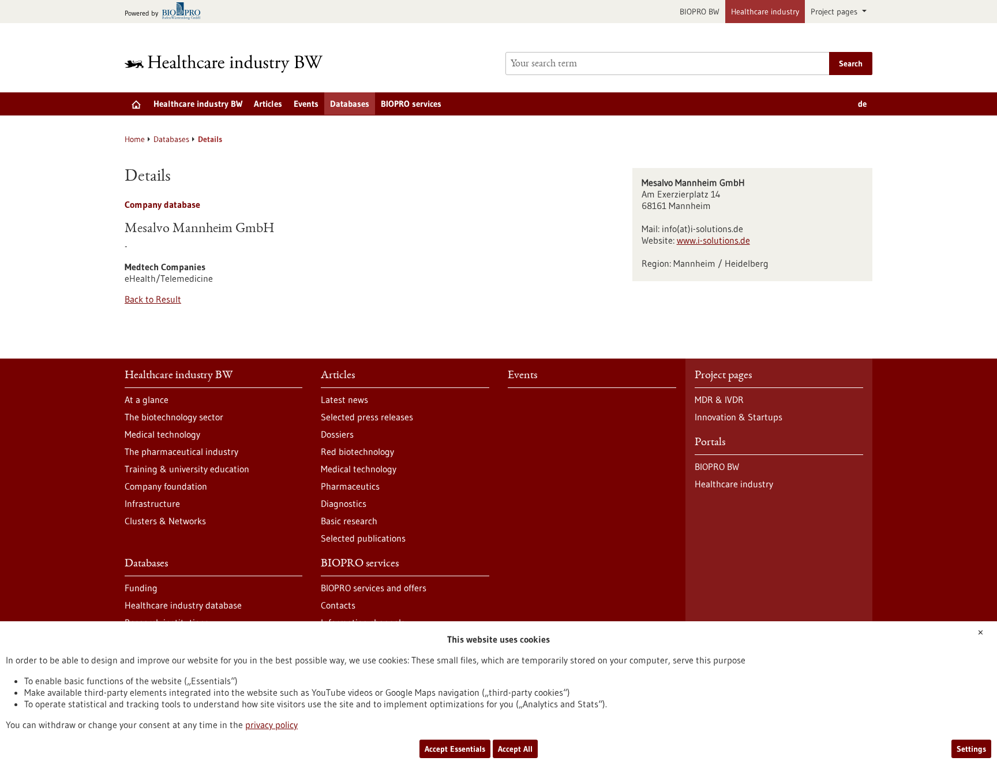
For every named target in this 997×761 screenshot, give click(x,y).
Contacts (338, 605)
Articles (268, 103)
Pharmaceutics (350, 486)
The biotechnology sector (174, 417)
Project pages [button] (835, 11)
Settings (971, 749)
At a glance (146, 399)
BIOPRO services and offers (373, 588)
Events (306, 103)
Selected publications (363, 538)
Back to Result (153, 299)
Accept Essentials (455, 749)
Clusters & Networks (165, 521)
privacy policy (271, 724)
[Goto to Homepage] (231, 64)
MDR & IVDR (719, 399)
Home (135, 139)
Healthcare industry (765, 11)
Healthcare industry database (183, 605)
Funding (141, 588)
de (862, 103)
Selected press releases (367, 417)
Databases (349, 103)
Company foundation (166, 486)
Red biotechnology (357, 451)
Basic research (349, 521)
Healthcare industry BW (197, 103)
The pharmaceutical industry (181, 451)
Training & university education (187, 469)
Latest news (344, 399)
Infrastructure (152, 503)
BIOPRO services (411, 103)
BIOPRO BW (699, 11)
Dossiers (337, 434)
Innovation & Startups (738, 417)
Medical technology (162, 434)
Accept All (515, 749)
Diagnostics (343, 503)
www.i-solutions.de (713, 240)
